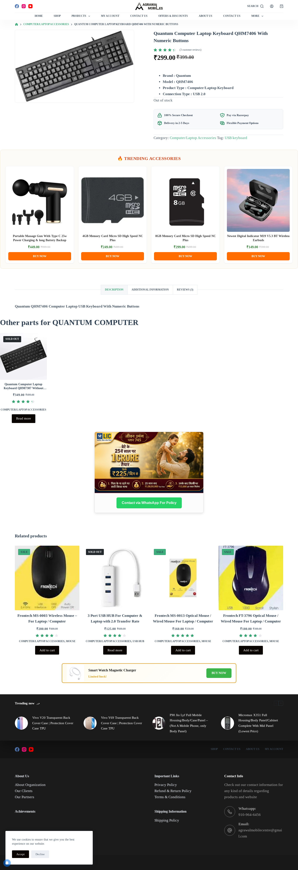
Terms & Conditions (169, 797)
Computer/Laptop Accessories (193, 138)
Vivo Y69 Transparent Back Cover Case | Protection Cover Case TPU (121, 723)
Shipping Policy (166, 820)
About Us (205, 15)
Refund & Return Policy (173, 791)
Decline (40, 854)
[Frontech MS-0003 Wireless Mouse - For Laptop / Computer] (47, 578)
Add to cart (47, 650)
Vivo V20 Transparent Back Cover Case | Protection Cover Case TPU (52, 723)
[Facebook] (17, 6)
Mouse (70, 641)
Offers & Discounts (173, 15)
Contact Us (138, 15)
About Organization (30, 785)
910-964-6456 (249, 815)
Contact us (231, 15)
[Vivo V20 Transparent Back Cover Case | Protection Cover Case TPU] (21, 723)
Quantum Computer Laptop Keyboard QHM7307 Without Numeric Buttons (23, 388)
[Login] (271, 6)
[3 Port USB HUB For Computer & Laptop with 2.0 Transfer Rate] (115, 578)
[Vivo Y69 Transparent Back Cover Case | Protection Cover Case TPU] (90, 723)
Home (39, 15)
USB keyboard (236, 138)
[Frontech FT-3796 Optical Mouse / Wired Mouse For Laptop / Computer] (251, 578)
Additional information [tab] (150, 289)
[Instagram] (24, 6)
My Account (110, 15)
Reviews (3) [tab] (185, 289)
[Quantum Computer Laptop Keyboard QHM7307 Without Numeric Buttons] (23, 356)
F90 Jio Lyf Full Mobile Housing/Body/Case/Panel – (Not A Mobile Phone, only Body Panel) (189, 723)
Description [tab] (114, 289)
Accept (20, 854)
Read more (23, 418)
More (255, 15)
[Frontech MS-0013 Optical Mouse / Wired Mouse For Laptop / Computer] (183, 578)
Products (79, 15)
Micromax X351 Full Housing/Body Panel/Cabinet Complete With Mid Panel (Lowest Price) (258, 723)
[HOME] (16, 24)
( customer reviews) (190, 49)
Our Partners (24, 797)
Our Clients (24, 791)
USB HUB (138, 641)
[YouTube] (30, 6)
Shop (57, 15)
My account (274, 749)
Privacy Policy (165, 785)
